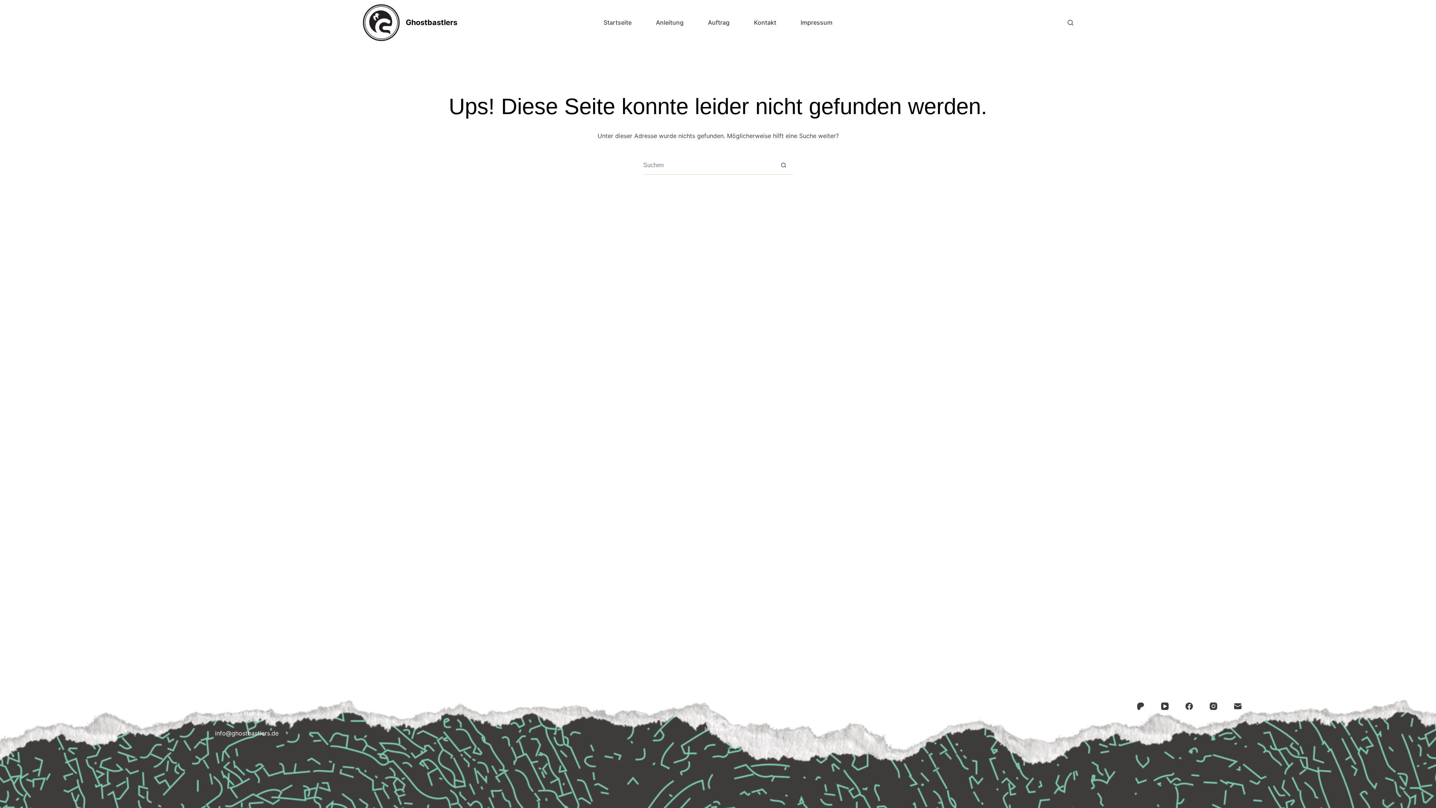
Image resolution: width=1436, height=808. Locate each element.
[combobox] (708, 165)
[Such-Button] (783, 165)
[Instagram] (1213, 706)
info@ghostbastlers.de (247, 733)
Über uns (718, 713)
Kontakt (765, 22)
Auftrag (719, 22)
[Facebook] (1189, 706)
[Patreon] (1140, 706)
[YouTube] (1165, 706)
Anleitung (670, 22)
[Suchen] (1070, 22)
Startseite (618, 22)
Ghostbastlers (431, 22)
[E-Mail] (1237, 706)
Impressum (816, 22)
